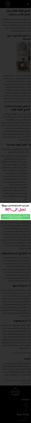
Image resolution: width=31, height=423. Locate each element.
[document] (15, 211)
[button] (2, 205)
